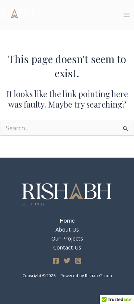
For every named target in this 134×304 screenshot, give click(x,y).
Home (67, 220)
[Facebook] (55, 260)
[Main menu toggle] (126, 14)
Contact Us (67, 247)
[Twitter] (67, 260)
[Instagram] (78, 260)
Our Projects (67, 238)
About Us (67, 229)
